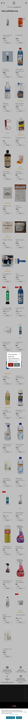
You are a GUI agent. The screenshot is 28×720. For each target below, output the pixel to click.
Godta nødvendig (10, 717)
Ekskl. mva (17, 364)
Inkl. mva (11, 364)
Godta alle (19, 717)
